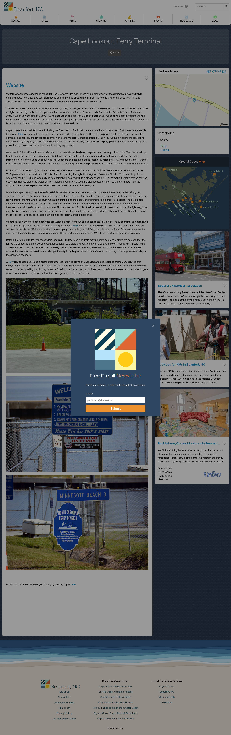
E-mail (89, 393)
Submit (115, 408)
